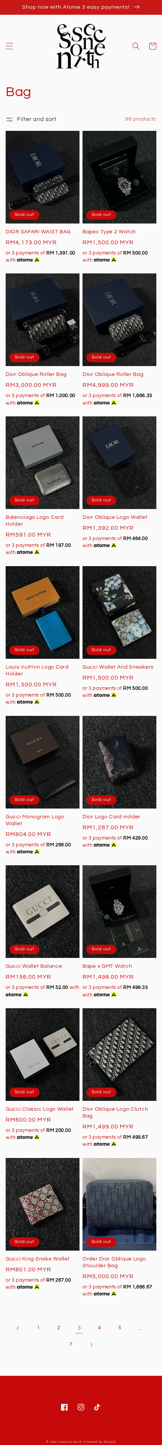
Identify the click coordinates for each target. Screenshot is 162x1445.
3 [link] (79, 1328)
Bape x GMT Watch (107, 966)
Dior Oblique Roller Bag (36, 374)
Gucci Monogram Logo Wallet (35, 820)
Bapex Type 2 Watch (109, 231)
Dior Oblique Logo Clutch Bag (115, 1112)
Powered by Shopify (100, 1441)
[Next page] (91, 1344)
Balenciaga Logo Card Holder (34, 520)
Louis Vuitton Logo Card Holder (37, 670)
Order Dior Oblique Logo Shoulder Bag (114, 1262)
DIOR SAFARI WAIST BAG (38, 231)
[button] (9, 46)
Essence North (71, 1441)
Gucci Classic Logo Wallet (40, 1109)
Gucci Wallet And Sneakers (118, 667)
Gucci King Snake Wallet (38, 1259)
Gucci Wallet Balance (34, 966)
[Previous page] (18, 1328)
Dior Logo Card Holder (112, 817)
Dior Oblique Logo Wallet (115, 517)
